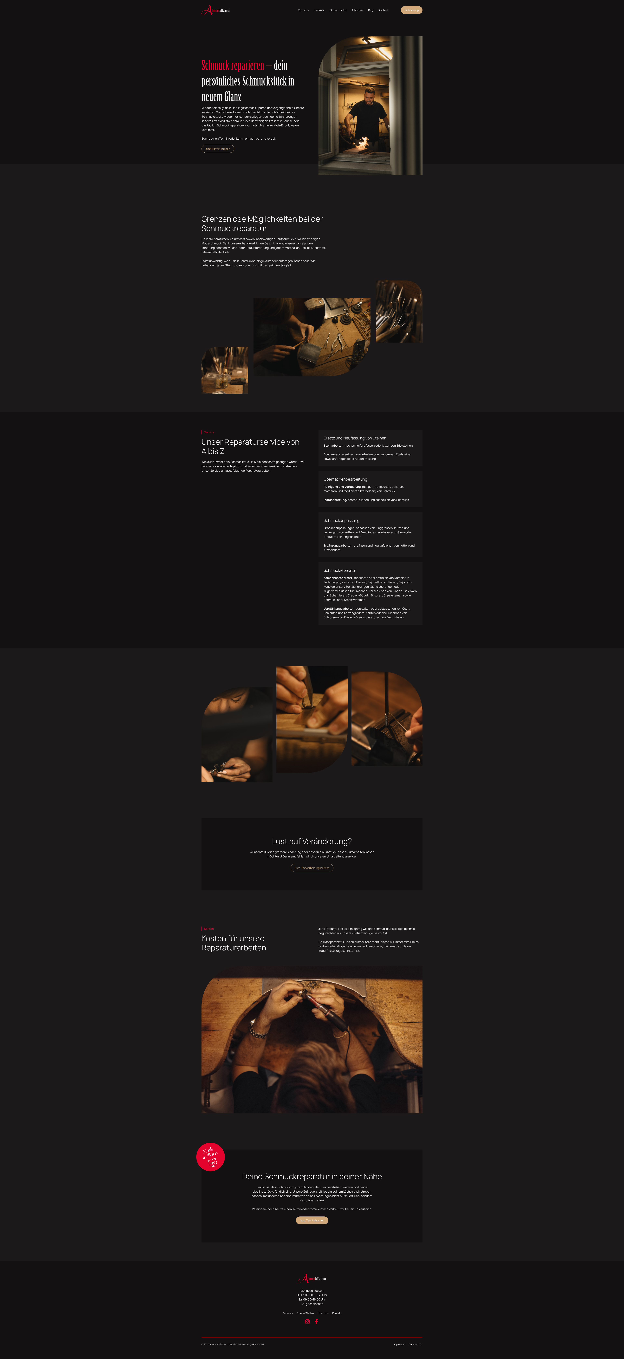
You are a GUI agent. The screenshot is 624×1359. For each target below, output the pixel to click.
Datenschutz (415, 1344)
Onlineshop (412, 10)
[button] (303, 10)
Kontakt (383, 10)
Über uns (357, 10)
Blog (370, 10)
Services (287, 1313)
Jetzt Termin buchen (218, 148)
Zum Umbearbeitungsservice (312, 868)
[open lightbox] (237, 724)
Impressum (399, 1344)
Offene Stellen (338, 10)
